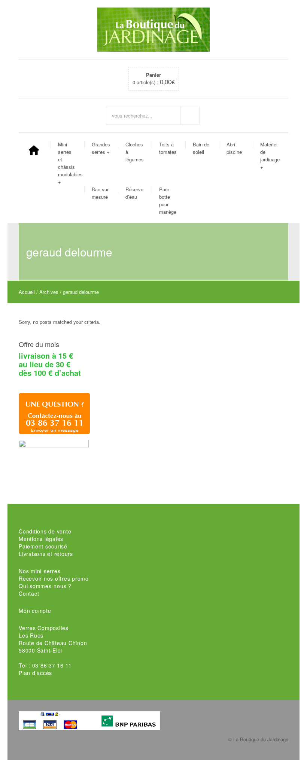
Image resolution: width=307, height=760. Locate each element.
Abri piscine (234, 148)
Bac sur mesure (100, 193)
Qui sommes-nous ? (45, 586)
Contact (29, 593)
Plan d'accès (35, 673)
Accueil (27, 291)
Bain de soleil (201, 148)
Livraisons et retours (46, 553)
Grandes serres (101, 148)
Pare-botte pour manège (167, 200)
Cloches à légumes (134, 152)
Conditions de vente (45, 531)
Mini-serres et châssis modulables (70, 163)
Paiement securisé (43, 546)
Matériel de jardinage (270, 155)
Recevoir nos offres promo (54, 578)
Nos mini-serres (39, 571)
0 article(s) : (154, 78)
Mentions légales (41, 538)
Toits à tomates (168, 148)
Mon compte (35, 610)
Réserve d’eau (134, 193)
